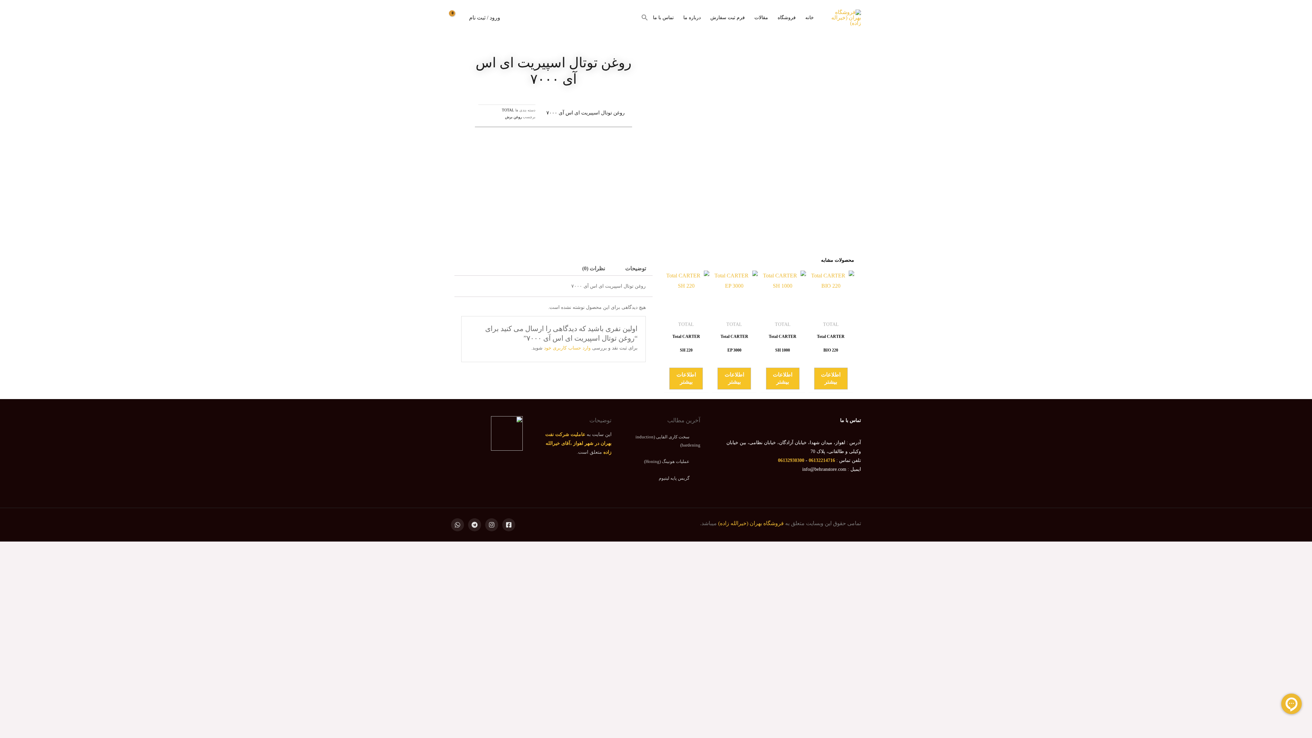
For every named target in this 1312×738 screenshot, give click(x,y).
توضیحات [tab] (635, 268)
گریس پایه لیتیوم (674, 478)
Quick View (831, 311)
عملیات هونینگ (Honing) (666, 461)
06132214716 (822, 460)
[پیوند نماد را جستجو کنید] (644, 18)
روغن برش (513, 117)
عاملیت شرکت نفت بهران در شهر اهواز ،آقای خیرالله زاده (578, 443)
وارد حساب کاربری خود (567, 348)
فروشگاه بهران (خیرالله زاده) (751, 523)
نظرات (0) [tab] (593, 268)
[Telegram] (474, 524)
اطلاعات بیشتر (830, 378)
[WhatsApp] (457, 524)
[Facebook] (508, 524)
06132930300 (791, 460)
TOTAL (508, 110)
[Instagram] (491, 524)
